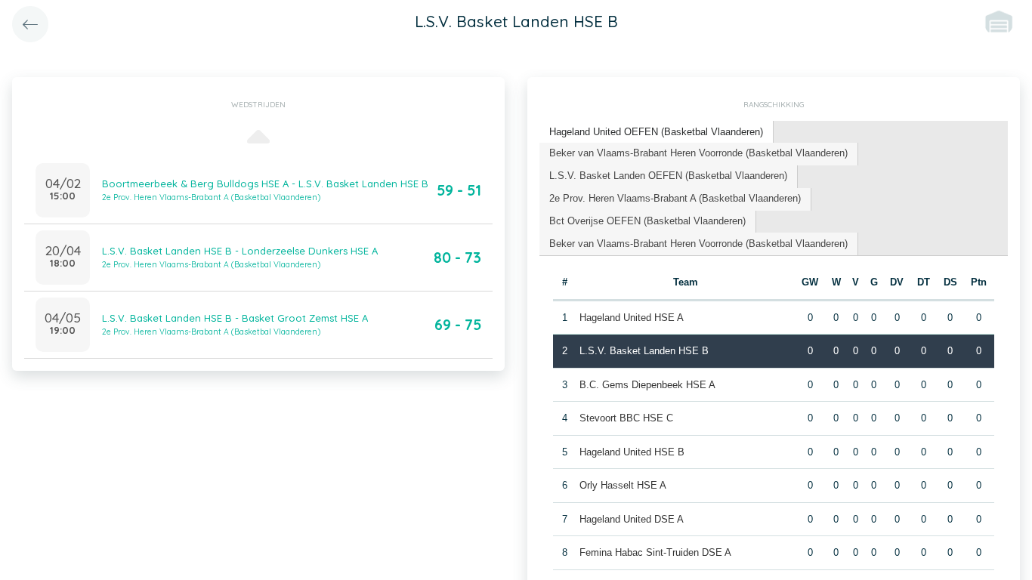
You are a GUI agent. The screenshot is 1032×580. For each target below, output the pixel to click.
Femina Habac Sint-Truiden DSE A (655, 552)
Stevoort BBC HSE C (626, 418)
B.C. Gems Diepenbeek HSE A (647, 384)
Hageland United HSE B (631, 452)
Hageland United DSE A (631, 519)
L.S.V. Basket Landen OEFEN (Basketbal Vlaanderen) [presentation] (668, 175)
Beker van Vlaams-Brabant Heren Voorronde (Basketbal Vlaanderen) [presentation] (698, 153)
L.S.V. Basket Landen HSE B (644, 350)
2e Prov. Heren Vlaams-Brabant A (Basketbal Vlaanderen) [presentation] (675, 198)
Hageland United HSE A (631, 317)
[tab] (656, 132)
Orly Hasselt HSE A (622, 485)
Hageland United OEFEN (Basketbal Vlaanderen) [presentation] (656, 131)
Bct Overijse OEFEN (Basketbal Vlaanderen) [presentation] (647, 221)
